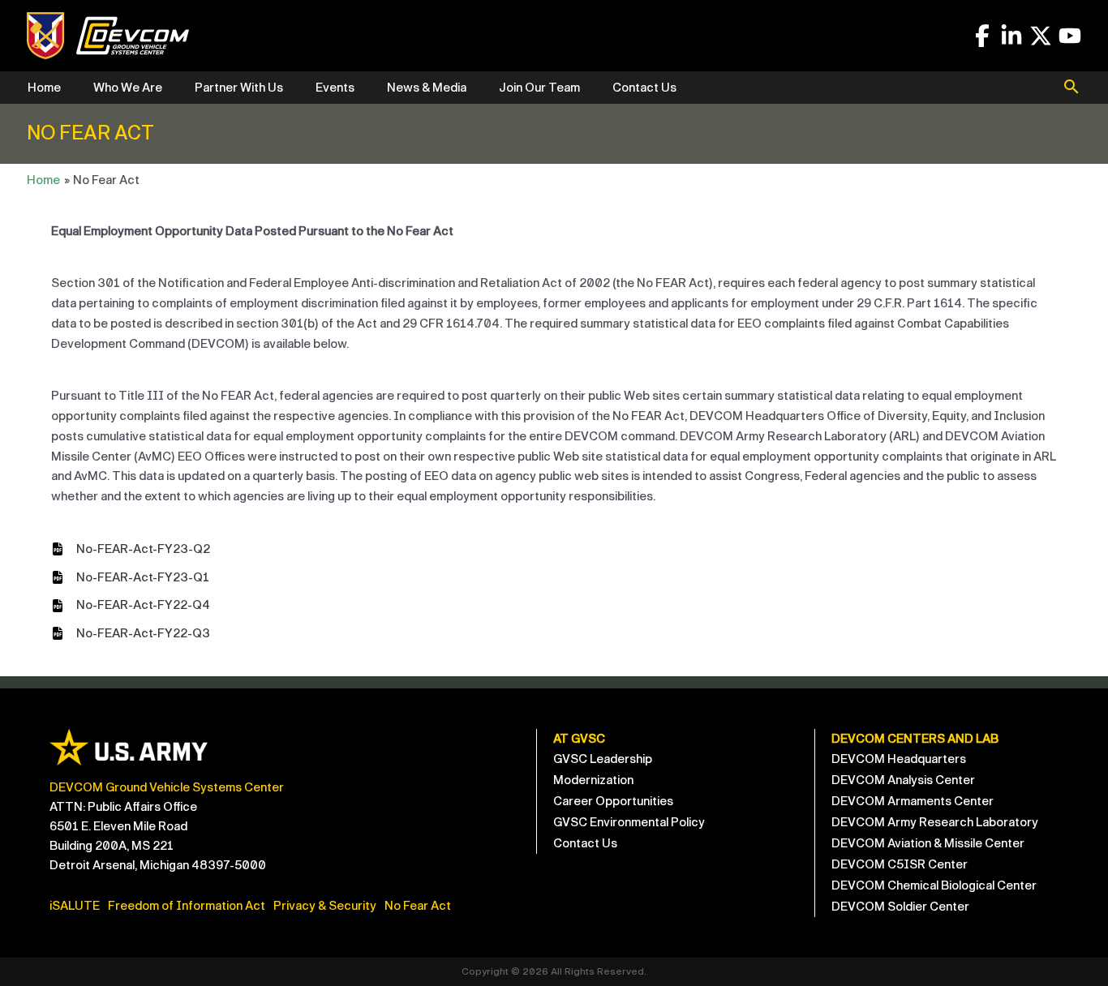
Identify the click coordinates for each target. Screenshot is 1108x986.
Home (44, 87)
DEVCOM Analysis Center (903, 780)
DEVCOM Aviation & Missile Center (927, 843)
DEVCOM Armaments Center (912, 801)
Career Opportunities (613, 801)
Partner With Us (239, 87)
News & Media (426, 87)
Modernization (593, 780)
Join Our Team (539, 87)
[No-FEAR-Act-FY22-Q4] (130, 605)
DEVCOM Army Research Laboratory (934, 822)
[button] (1071, 88)
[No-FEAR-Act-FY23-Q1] (130, 578)
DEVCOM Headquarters (898, 759)
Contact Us (644, 87)
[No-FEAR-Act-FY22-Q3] (130, 634)
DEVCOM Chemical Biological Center (934, 885)
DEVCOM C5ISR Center (899, 864)
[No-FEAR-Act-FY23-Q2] (130, 549)
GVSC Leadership (602, 759)
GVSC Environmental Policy (629, 822)
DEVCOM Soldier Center (900, 906)
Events (335, 87)
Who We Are (127, 87)
